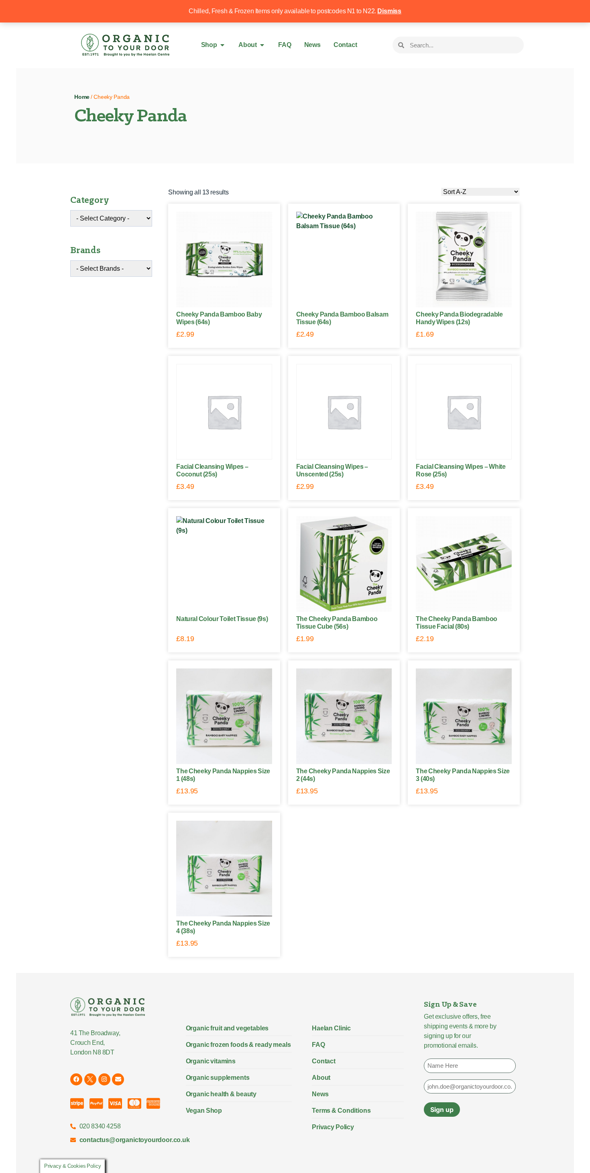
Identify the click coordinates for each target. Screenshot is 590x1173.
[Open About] (262, 45)
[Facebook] (76, 1079)
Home (82, 97)
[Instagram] (104, 1079)
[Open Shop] (222, 45)
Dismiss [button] (389, 11)
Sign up (442, 1110)
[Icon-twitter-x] (90, 1079)
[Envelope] (118, 1079)
